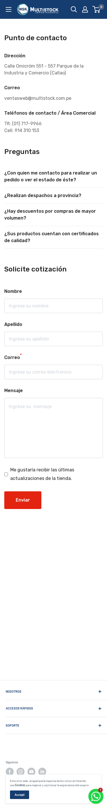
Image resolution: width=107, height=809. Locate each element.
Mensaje (13, 390)
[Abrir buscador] (74, 9)
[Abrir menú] (8, 9)
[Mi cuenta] (85, 9)
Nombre (13, 291)
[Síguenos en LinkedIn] (42, 772)
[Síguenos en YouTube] (31, 772)
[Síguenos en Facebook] (10, 772)
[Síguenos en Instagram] (21, 772)
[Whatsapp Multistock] (96, 789)
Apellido (13, 324)
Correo (13, 356)
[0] (96, 9)
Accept (20, 794)
